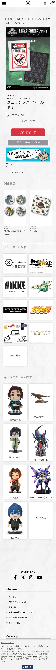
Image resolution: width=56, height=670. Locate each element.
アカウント (13, 597)
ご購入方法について (18, 602)
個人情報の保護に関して (20, 617)
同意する (28, 667)
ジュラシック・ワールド (10, 227)
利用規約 (13, 607)
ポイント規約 (14, 622)
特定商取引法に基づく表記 (21, 612)
